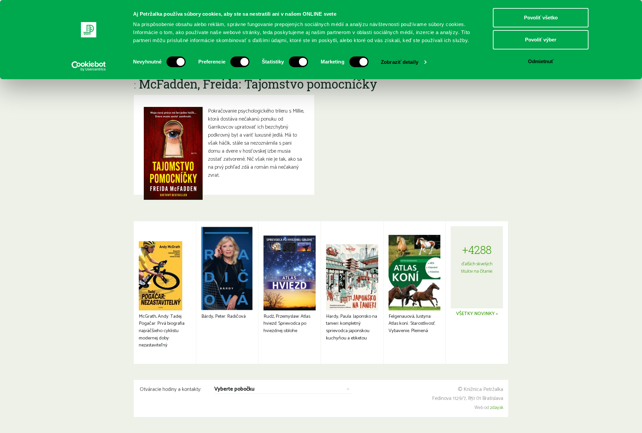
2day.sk (496, 408)
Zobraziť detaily (399, 62)
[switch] (239, 61)
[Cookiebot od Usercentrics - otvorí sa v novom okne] (89, 66)
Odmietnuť (540, 61)
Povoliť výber (540, 39)
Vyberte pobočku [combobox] (234, 389)
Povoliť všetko (541, 17)
